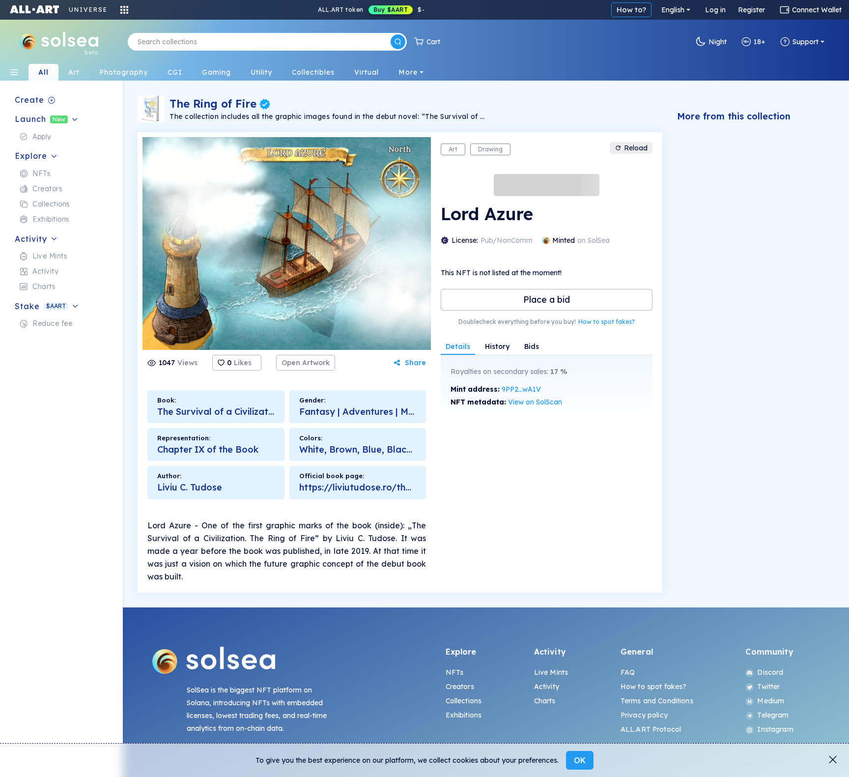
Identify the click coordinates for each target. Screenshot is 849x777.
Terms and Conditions (657, 700)
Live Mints (551, 672)
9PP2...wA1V (521, 389)
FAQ (628, 672)
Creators (460, 686)
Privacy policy (644, 715)
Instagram (775, 729)
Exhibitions (464, 715)
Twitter (768, 686)
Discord (770, 672)
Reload (636, 148)
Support (805, 41)
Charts (545, 700)
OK (580, 760)
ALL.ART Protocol (651, 729)
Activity (546, 686)
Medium (770, 700)
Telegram (773, 715)
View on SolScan (535, 402)
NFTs (455, 672)
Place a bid (546, 299)
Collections (464, 700)
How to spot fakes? (606, 321)
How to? (631, 9)
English (672, 9)
